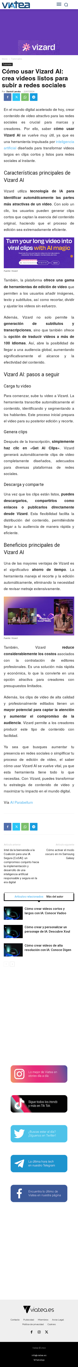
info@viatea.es (39, 1355)
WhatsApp (39, 1360)
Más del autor (54, 896)
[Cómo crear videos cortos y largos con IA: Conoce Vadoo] (13, 913)
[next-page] (12, 964)
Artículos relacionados (29, 896)
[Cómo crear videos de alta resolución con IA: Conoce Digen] (13, 950)
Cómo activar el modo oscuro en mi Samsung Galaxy (59, 854)
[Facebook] (7, 97)
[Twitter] (16, 97)
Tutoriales (16, 59)
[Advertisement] (39, 1017)
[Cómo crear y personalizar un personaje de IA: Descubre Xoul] (13, 931)
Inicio (5, 59)
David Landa (13, 91)
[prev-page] (6, 964)
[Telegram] (33, 97)
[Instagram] (39, 1332)
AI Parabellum (21, 802)
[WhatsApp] (25, 97)
